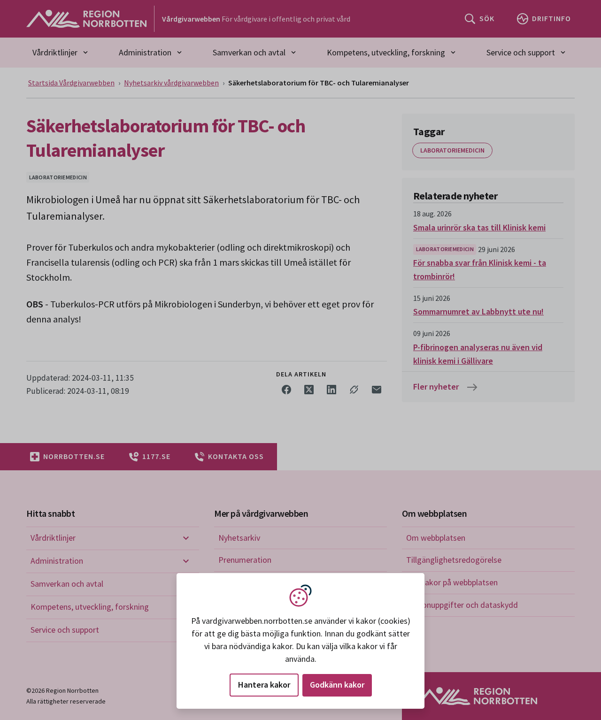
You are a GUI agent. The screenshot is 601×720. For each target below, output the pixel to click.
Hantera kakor (264, 684)
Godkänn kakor (337, 684)
